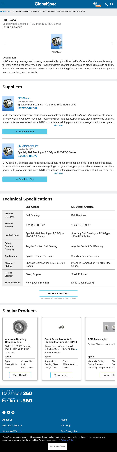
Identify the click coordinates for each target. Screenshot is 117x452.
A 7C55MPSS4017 (52, 353)
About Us (7, 420)
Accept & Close (57, 446)
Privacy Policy (67, 440)
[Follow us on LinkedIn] (12, 413)
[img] (106, 4)
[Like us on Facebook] (3, 413)
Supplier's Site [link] (26, 131)
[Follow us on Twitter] (8, 413)
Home (64, 420)
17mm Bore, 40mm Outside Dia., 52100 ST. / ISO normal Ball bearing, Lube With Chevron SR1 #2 (60, 350)
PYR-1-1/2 (9, 353)
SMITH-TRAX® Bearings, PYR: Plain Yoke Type (19, 347)
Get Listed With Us (12, 425)
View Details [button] (20, 375)
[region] (58, 442)
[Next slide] (112, 44)
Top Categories (69, 431)
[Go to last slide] (4, 44)
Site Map (66, 425)
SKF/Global (24, 98)
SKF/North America (28, 146)
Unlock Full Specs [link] (58, 293)
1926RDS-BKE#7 (27, 108)
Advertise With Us (12, 431)
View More (58, 125)
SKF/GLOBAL (6, 11)
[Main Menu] (4, 4)
